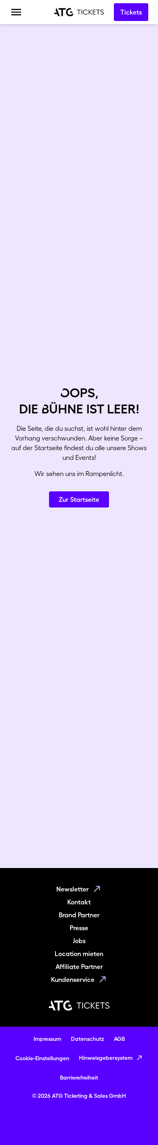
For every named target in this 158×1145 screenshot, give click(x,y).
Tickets (131, 12)
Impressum (47, 1039)
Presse (79, 927)
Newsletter (72, 889)
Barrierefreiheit (79, 1077)
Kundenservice (72, 979)
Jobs (79, 940)
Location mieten (79, 953)
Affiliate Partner (79, 966)
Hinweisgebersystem (105, 1058)
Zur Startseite (79, 499)
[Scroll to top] (136, 1123)
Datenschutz (87, 1039)
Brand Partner (79, 915)
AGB (119, 1039)
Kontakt (79, 902)
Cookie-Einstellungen (42, 1058)
